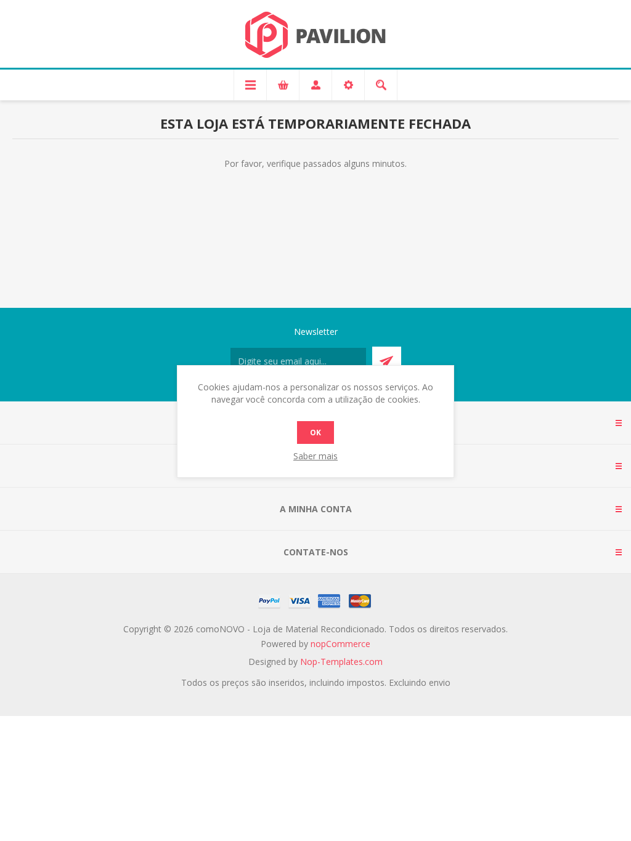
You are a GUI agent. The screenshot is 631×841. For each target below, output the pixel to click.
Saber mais (315, 456)
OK (315, 432)
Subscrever (386, 361)
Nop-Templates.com (341, 661)
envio (439, 682)
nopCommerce (340, 644)
